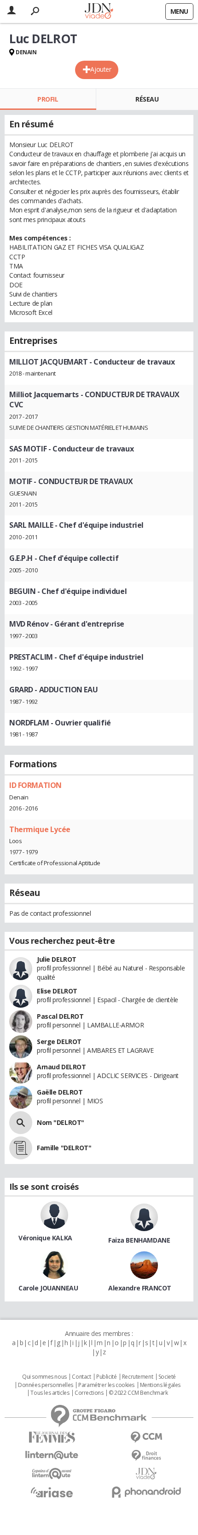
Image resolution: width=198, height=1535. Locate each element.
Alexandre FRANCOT (139, 1288)
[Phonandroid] (146, 1492)
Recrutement (137, 1377)
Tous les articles (49, 1393)
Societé (167, 1377)
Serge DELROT (59, 1041)
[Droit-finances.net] (146, 1455)
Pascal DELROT (60, 1016)
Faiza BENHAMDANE (139, 1240)
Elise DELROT (57, 991)
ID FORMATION (35, 785)
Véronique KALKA (45, 1237)
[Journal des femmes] (52, 1437)
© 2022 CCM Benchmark (138, 1393)
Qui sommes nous (44, 1377)
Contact (81, 1377)
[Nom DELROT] (20, 1122)
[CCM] (146, 1437)
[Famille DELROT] (20, 1147)
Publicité (106, 1377)
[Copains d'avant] (52, 1473)
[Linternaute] (52, 1455)
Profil (47, 99)
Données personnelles (45, 1385)
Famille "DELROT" (64, 1147)
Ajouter (100, 69)
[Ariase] (52, 1492)
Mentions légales (160, 1385)
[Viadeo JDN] (146, 1473)
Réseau (146, 99)
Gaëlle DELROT (60, 1092)
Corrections (89, 1393)
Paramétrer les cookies (106, 1385)
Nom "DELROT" (60, 1122)
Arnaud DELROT (61, 1066)
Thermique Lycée (39, 829)
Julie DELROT (56, 959)
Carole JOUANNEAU (48, 1288)
